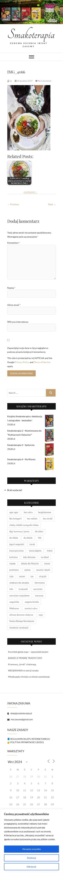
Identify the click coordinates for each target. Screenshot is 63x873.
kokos (49, 550)
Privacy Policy (22, 362)
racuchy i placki (43, 570)
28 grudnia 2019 (24, 81)
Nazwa (11, 287)
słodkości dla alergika (19, 582)
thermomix (40, 582)
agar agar (13, 512)
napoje (12, 563)
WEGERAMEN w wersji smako (23, 670)
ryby (11, 576)
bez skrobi (47, 518)
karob (32, 544)
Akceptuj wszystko (31, 849)
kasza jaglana (35, 550)
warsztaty (38, 589)
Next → (52, 204)
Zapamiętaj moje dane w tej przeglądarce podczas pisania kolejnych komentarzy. (27, 350)
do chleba (13, 537)
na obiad (45, 557)
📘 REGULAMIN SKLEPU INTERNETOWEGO (28, 739)
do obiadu (28, 537)
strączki (42, 576)
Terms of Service (42, 362)
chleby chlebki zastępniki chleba (24, 525)
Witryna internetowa (17, 321)
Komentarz (13, 242)
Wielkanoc (14, 608)
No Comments (44, 81)
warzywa (39, 595)
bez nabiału (32, 518)
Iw (10, 81)
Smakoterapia (28, 34)
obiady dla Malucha (30, 563)
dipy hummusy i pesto (19, 531)
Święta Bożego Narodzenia (21, 621)
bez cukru (28, 512)
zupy (41, 614)
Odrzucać (31, 866)
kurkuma (13, 557)
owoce (47, 563)
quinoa (27, 570)
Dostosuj (31, 857)
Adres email (14, 304)
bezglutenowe (44, 512)
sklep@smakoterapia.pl (21, 713)
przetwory (14, 570)
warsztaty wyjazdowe (19, 595)
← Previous (13, 204)
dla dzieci (39, 531)
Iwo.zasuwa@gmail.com (21, 719)
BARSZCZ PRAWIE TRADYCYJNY (25, 658)
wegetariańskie (32, 602)
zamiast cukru (31, 608)
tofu (11, 589)
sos (32, 576)
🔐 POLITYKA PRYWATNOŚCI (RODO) (25, 742)
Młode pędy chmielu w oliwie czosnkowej (29, 676)
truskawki (23, 589)
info (39, 537)
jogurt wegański (16, 544)
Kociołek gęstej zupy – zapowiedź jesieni (28, 651)
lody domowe (29, 557)
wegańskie (14, 602)
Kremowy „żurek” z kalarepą (22, 664)
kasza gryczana (16, 550)
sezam (22, 576)
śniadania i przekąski (18, 627)
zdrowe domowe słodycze (21, 614)
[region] (31, 841)
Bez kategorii (15, 518)
